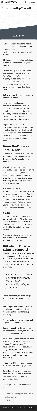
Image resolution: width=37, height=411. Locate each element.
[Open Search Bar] (26, 2)
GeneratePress (29, 408)
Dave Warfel (11, 2)
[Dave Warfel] (2, 2)
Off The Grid (11, 400)
